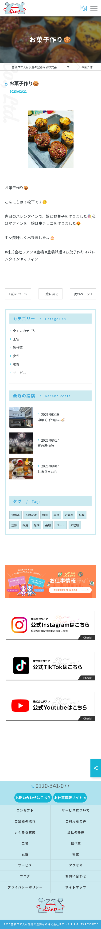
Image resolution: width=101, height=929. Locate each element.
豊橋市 (15, 515)
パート (60, 525)
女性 (16, 355)
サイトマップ (75, 887)
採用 (25, 525)
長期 (48, 525)
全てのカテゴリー (26, 330)
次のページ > (83, 293)
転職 (82, 515)
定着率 (69, 515)
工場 (16, 339)
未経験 (74, 525)
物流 (45, 515)
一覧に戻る (50, 293)
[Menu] (93, 8)
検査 (16, 364)
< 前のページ (17, 293)
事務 (56, 515)
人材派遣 (31, 515)
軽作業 (18, 347)
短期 (36, 525)
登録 (14, 525)
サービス (19, 372)
